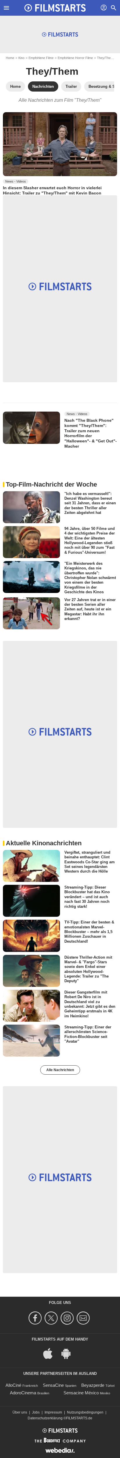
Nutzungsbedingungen (85, 1412)
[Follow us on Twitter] (52, 1318)
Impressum (53, 1412)
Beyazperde (92, 1385)
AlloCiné (13, 1385)
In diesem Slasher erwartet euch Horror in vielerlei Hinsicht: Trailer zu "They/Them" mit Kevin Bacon (52, 190)
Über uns (20, 1412)
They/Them (105, 58)
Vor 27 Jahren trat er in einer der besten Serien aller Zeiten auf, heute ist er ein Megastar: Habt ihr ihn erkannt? (90, 609)
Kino (21, 58)
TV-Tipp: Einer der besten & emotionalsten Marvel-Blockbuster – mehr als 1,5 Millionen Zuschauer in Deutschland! (89, 931)
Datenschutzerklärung (45, 1418)
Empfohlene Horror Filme (75, 58)
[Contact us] (84, 1318)
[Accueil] (55, 8)
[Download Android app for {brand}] (69, 1353)
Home (10, 58)
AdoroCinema (23, 1392)
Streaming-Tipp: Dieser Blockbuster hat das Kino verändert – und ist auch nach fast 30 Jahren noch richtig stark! (87, 896)
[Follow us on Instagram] (68, 1318)
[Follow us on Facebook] (36, 1318)
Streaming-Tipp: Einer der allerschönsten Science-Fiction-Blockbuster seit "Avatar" (87, 1034)
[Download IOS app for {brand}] (51, 1353)
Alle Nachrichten (60, 1070)
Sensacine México (81, 1392)
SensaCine (53, 1385)
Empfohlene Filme (41, 58)
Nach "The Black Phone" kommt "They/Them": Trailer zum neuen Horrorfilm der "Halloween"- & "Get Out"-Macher (90, 433)
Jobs (36, 1412)
